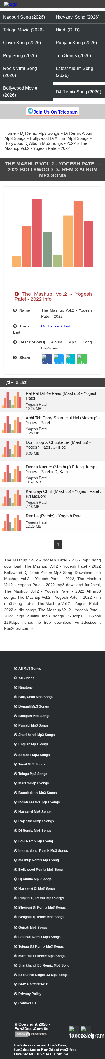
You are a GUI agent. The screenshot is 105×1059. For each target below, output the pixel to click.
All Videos (26, 678)
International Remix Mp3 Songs (43, 851)
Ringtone (25, 687)
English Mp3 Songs (33, 744)
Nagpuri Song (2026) (24, 17)
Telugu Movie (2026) (23, 30)
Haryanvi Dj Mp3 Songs (37, 889)
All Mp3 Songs (29, 669)
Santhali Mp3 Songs (34, 755)
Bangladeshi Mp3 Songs (37, 793)
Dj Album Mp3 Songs (35, 879)
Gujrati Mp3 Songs (33, 928)
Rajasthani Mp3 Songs (36, 821)
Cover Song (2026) (22, 42)
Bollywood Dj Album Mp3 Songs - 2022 (40, 143)
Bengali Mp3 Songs (33, 706)
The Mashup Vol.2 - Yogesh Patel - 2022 (45, 146)
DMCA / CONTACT (33, 984)
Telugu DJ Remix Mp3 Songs (41, 946)
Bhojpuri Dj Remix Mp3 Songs (42, 907)
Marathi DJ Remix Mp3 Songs (42, 956)
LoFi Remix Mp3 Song (35, 841)
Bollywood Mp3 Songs (35, 697)
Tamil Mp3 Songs (31, 764)
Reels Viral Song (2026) (20, 72)
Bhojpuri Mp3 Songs (34, 716)
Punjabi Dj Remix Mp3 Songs (41, 898)
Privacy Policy (29, 994)
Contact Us (27, 1003)
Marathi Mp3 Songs (33, 783)
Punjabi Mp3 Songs (33, 725)
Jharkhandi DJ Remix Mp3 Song (43, 965)
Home (10, 133)
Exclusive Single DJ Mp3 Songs (43, 975)
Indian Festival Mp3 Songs (39, 802)
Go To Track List (55, 326)
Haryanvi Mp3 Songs (35, 812)
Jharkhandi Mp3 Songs (36, 735)
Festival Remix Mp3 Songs (39, 937)
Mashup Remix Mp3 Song (38, 860)
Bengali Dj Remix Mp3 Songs (41, 917)
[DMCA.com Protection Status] (31, 1036)
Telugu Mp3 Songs (32, 774)
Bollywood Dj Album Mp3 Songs (59, 138)
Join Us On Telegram (55, 112)
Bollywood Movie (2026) (20, 91)
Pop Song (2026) (20, 55)
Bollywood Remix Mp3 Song (40, 870)
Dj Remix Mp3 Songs (39, 133)
